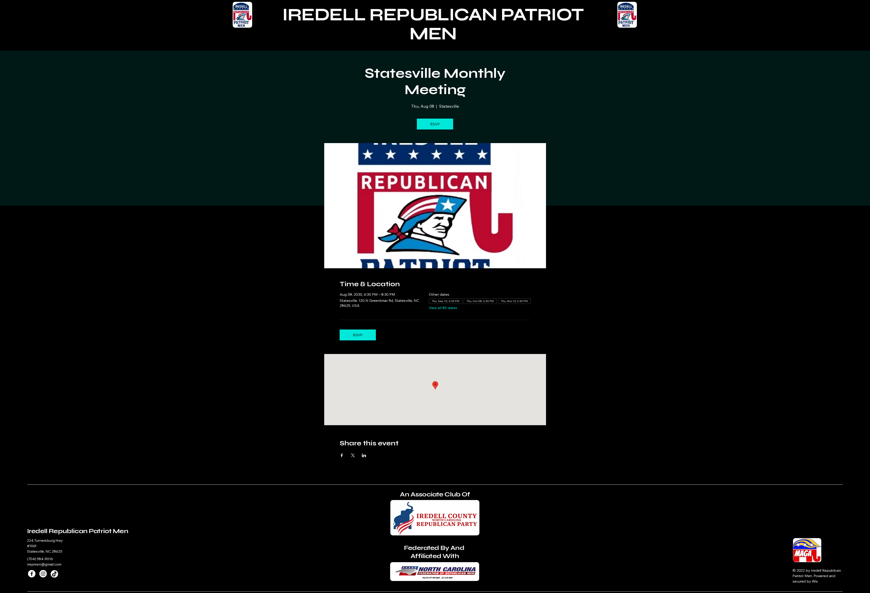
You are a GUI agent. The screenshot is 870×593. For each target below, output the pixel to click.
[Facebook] (31, 573)
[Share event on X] (353, 455)
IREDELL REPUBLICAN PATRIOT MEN (432, 24)
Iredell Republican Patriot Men (77, 531)
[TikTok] (54, 573)
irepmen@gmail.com (44, 564)
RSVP (435, 124)
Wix (815, 581)
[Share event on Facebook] (342, 455)
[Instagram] (43, 573)
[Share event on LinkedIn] (364, 455)
